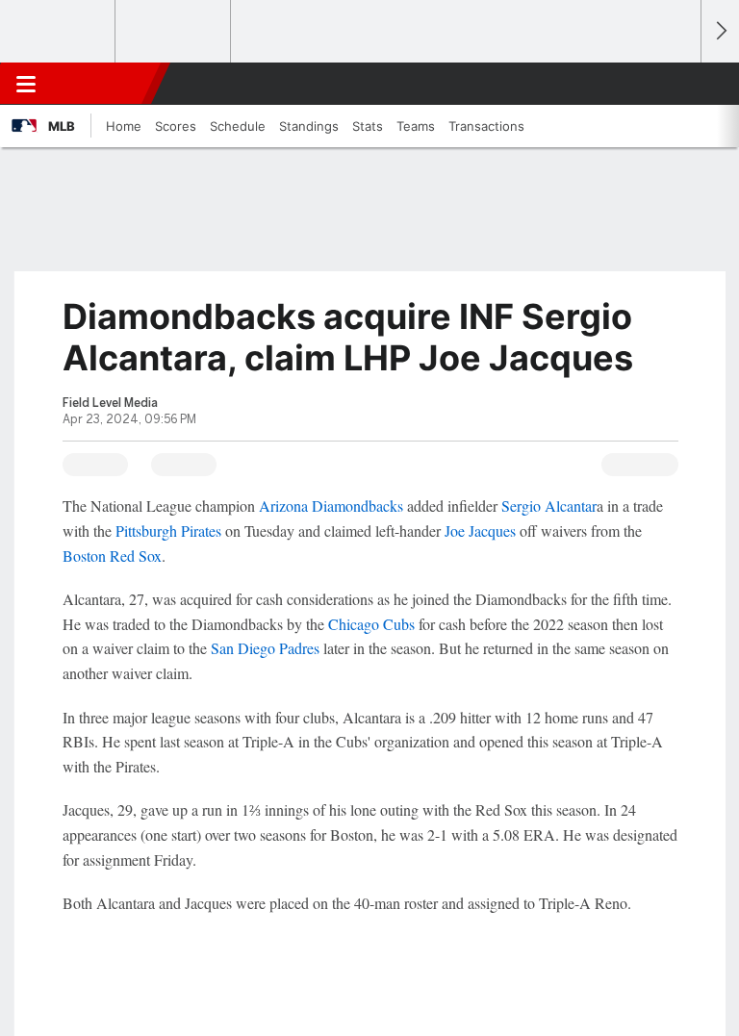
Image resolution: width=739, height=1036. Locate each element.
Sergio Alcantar (549, 505)
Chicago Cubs (371, 624)
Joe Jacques (480, 530)
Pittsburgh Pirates (168, 530)
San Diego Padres (265, 648)
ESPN (102, 84)
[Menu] (26, 84)
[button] (675, 84)
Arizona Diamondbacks (331, 505)
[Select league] (59, 31)
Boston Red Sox (112, 555)
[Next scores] (720, 31)
